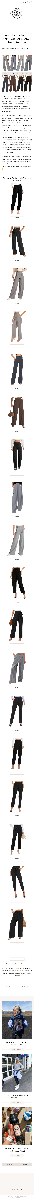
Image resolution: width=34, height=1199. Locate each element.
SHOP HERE (17, 217)
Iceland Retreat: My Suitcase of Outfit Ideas (17, 1096)
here (18, 975)
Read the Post (17, 1049)
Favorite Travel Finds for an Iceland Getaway (17, 1043)
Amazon (7, 986)
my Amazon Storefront (20, 964)
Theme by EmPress (17, 1197)
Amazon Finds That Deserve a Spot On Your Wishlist (17, 1150)
